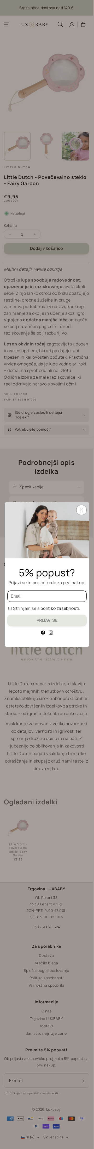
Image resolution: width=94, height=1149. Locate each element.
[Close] (81, 510)
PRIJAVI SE (47, 620)
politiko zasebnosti (59, 608)
